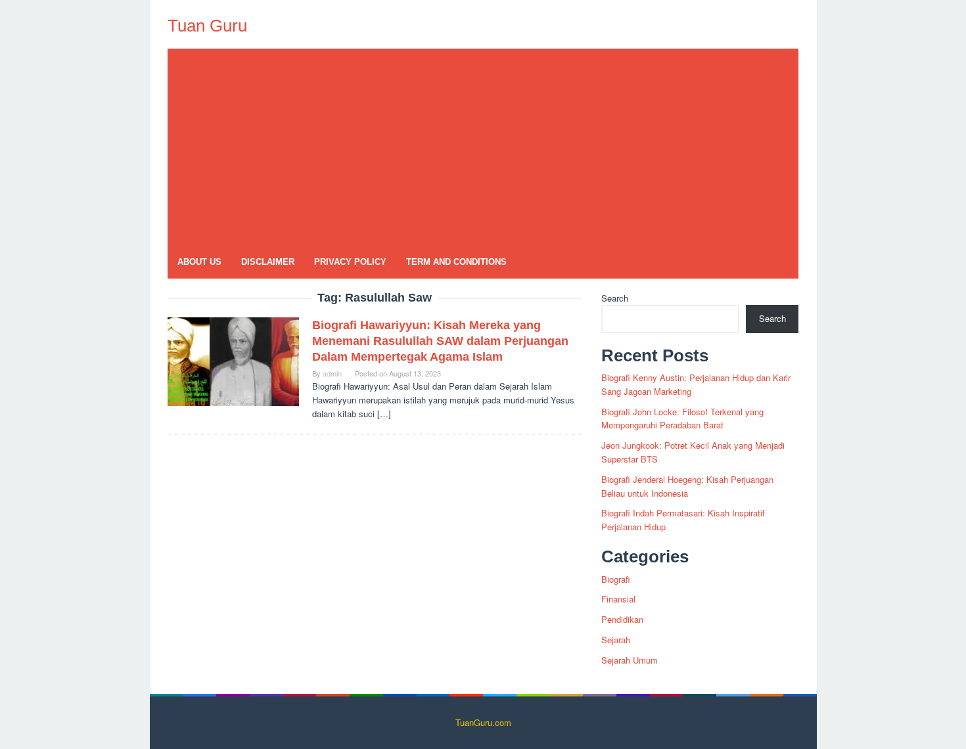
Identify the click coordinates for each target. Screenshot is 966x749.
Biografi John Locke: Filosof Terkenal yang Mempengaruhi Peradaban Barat (682, 418)
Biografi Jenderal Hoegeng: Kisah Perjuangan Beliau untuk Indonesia (687, 486)
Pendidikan (622, 619)
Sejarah (615, 639)
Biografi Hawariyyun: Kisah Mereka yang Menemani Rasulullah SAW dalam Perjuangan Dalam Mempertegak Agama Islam (440, 341)
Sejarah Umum (629, 660)
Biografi (615, 579)
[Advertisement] (483, 147)
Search (614, 298)
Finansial (618, 599)
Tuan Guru (207, 25)
